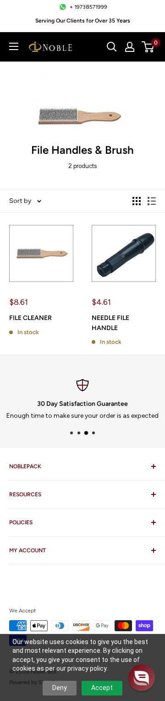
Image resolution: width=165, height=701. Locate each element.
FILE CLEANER (30, 318)
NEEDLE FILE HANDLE (110, 323)
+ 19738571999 (88, 7)
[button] (141, 677)
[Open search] (112, 47)
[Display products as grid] (136, 201)
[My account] (129, 47)
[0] (148, 46)
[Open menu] (13, 46)
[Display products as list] (152, 201)
